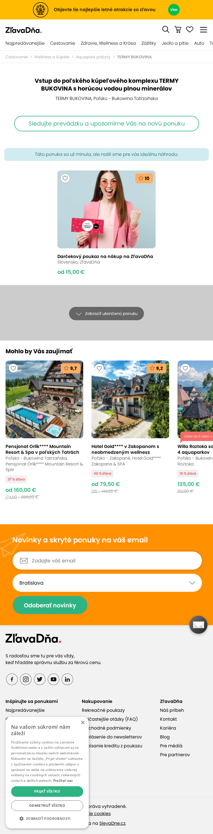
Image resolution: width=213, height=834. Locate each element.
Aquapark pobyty (93, 57)
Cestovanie (62, 43)
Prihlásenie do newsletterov (112, 737)
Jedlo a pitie (175, 43)
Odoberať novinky (50, 605)
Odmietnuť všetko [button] (47, 805)
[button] (166, 29)
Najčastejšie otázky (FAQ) (110, 719)
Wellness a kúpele (51, 57)
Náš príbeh (172, 710)
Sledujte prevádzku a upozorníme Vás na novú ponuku (107, 123)
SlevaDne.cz (112, 823)
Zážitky (148, 43)
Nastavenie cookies (89, 813)
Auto (199, 43)
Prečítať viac (63, 780)
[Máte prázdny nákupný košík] (178, 29)
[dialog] (47, 772)
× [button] (82, 723)
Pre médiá (171, 746)
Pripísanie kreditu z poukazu (112, 746)
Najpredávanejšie (25, 43)
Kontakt (168, 719)
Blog (165, 737)
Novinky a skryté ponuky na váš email (80, 540)
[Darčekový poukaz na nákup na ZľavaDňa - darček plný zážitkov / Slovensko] (106, 223)
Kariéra (168, 728)
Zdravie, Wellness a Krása (108, 43)
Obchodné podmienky (106, 728)
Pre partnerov (175, 755)
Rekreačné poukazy (103, 710)
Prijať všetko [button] (47, 791)
